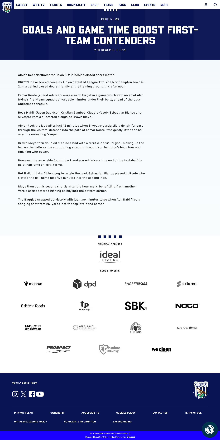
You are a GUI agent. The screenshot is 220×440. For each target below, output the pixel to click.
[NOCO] (187, 305)
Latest (21, 5)
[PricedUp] (84, 306)
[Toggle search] (215, 4)
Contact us (160, 412)
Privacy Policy (23, 412)
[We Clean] (161, 349)
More (164, 5)
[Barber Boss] (136, 284)
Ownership (57, 412)
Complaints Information (80, 421)
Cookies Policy (125, 412)
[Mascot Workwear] (33, 328)
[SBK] (136, 306)
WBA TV (38, 5)
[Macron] (33, 284)
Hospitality (76, 5)
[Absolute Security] (110, 349)
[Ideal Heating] (110, 256)
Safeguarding (122, 421)
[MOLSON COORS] (187, 327)
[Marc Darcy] (136, 327)
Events (149, 5)
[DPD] (84, 284)
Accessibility (90, 412)
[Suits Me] (187, 284)
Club (135, 5)
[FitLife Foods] (33, 305)
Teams (109, 5)
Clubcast (131, 437)
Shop (94, 5)
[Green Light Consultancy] (84, 328)
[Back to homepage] (7, 7)
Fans (122, 5)
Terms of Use (193, 412)
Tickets (56, 5)
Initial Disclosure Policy (30, 421)
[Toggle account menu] (206, 4)
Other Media (108, 437)
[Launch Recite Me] (210, 430)
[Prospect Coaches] (59, 349)
